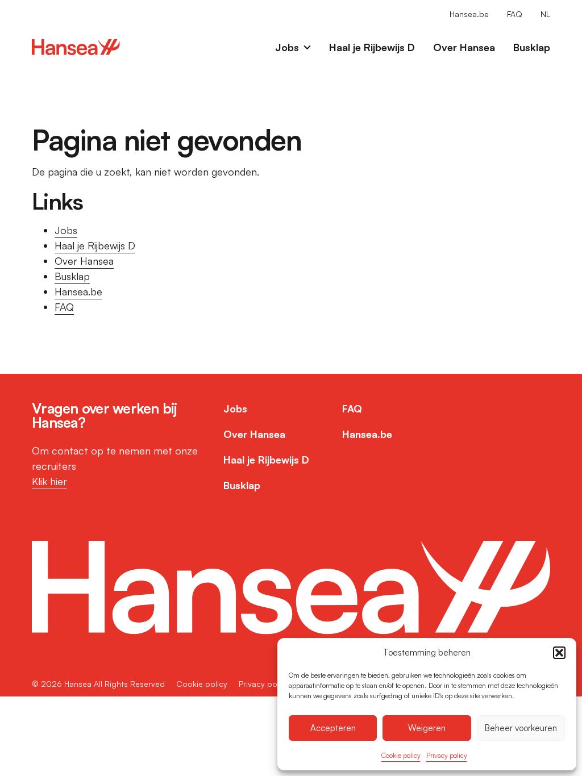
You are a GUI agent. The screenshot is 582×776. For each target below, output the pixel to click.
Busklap (531, 47)
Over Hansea (464, 47)
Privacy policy (446, 755)
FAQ (514, 14)
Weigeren (427, 728)
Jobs (287, 47)
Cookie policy (401, 755)
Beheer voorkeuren (521, 728)
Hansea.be (469, 14)
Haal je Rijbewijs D (372, 47)
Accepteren (333, 728)
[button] (559, 652)
